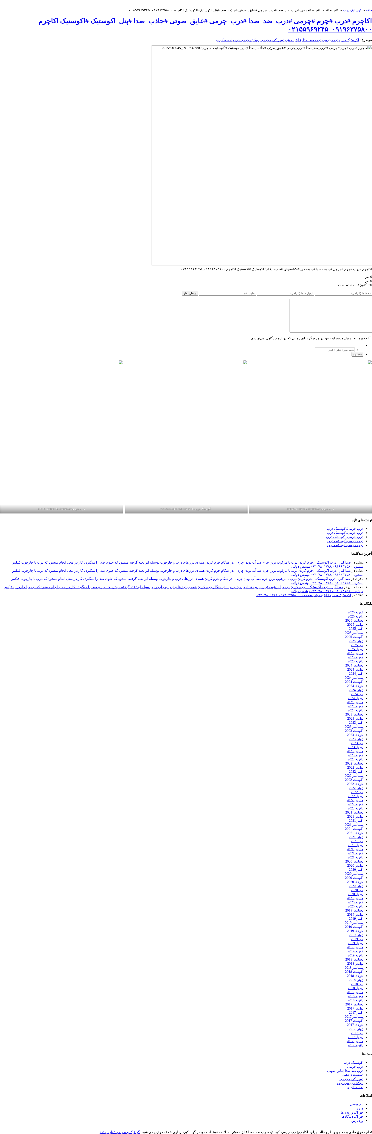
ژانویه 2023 (355, 759)
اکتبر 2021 (356, 820)
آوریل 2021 (355, 845)
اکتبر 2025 (356, 628)
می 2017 (357, 1033)
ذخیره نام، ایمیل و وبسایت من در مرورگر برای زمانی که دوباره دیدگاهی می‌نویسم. (308, 338)
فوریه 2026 (355, 612)
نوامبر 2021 (355, 816)
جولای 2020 (355, 882)
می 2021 (357, 841)
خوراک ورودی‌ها (352, 1112)
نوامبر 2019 (355, 914)
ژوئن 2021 (356, 837)
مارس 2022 (355, 800)
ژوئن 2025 (356, 641)
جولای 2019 (355, 931)
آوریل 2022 (355, 796)
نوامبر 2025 (355, 624)
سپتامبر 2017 (354, 1016)
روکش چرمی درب (246, 40)
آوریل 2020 (355, 894)
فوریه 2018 (355, 996)
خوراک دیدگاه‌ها (352, 1116)
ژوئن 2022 (356, 788)
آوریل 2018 (355, 988)
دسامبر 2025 (354, 620)
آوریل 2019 (355, 943)
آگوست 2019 (354, 927)
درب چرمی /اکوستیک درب (344, 537)
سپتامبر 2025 (354, 632)
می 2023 (357, 743)
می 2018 (357, 984)
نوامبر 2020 (355, 865)
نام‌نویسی (356, 1104)
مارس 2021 (355, 849)
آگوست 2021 (354, 829)
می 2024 (357, 694)
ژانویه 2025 (355, 661)
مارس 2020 (355, 898)
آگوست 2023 (354, 731)
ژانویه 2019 (355, 955)
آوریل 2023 (355, 747)
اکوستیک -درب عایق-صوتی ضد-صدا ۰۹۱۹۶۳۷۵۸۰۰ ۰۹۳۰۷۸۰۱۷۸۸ (303, 595)
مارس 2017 (355, 1041)
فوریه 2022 (355, 804)
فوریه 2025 (355, 657)
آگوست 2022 (354, 780)
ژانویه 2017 (355, 1045)
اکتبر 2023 (356, 722)
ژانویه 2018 (355, 1000)
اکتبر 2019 (356, 918)
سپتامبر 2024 (354, 677)
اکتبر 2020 (356, 869)
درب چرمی (330, 40)
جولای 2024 (355, 686)
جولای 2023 (355, 735)
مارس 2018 (355, 992)
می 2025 (357, 645)
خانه (369, 10)
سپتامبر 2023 (354, 726)
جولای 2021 (355, 833)
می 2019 (357, 939)
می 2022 (357, 792)
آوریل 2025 (355, 649)
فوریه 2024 (355, 706)
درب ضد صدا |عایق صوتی (303, 40)
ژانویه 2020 (355, 906)
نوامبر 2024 (355, 669)
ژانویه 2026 (355, 616)
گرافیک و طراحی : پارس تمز (119, 1132)
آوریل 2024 (355, 698)
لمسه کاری (224, 40)
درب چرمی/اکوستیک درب (345, 528)
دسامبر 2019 (354, 910)
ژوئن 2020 (356, 886)
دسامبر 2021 (354, 812)
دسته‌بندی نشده (352, 1075)
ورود (360, 1108)
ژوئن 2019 (356, 935)
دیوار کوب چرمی (272, 40)
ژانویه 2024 (355, 710)
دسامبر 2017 (354, 1004)
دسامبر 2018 (354, 959)
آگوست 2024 (354, 681)
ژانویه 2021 (355, 857)
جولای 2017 (355, 1025)
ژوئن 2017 (356, 1029)
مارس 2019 (355, 947)
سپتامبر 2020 (354, 873)
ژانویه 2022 (355, 808)
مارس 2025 (355, 653)
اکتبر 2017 (356, 1012)
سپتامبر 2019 (354, 922)
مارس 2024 (355, 702)
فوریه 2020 (355, 902)
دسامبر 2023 (354, 714)
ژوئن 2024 (356, 690)
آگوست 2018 (354, 971)
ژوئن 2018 (356, 980)
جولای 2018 (355, 976)
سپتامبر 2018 (354, 967)
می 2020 (357, 890)
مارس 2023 (355, 751)
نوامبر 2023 (355, 718)
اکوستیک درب (353, 10)
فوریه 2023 (355, 755)
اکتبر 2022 (356, 771)
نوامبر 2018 (355, 963)
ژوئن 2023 (356, 739)
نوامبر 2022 (355, 767)
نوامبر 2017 (355, 1008)
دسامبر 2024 (354, 665)
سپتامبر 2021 (354, 824)
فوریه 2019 (355, 951)
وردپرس (357, 1120)
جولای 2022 (355, 784)
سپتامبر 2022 (354, 775)
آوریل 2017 (355, 1037)
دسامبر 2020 (354, 861)
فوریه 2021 (355, 853)
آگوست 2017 (354, 1020)
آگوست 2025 (354, 637)
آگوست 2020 (354, 878)
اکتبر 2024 (356, 673)
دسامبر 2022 (354, 763)
